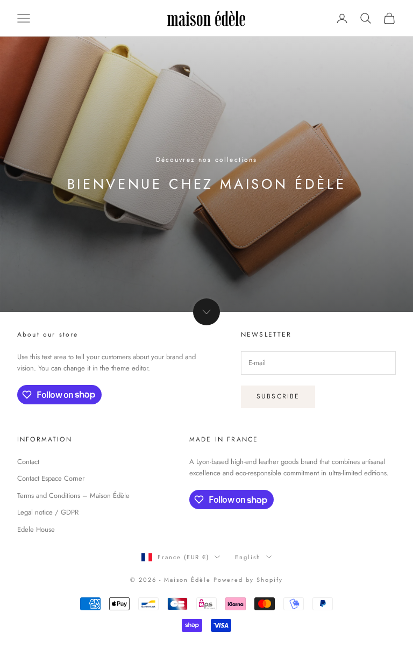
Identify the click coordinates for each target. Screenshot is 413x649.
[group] (206, 174)
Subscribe (278, 396)
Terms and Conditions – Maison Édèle (73, 495)
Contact (28, 462)
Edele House (36, 529)
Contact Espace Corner (50, 478)
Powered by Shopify (248, 579)
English (248, 557)
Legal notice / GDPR (48, 512)
